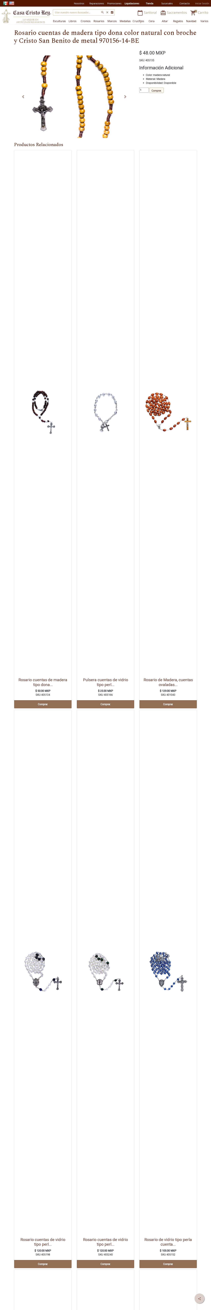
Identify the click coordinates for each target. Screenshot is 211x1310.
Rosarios (98, 21)
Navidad (191, 21)
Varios (204, 21)
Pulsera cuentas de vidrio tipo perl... (105, 682)
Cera (151, 21)
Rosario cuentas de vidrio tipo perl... (42, 1242)
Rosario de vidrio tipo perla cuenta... (168, 1242)
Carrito (199, 12)
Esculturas (59, 21)
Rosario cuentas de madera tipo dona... (42, 682)
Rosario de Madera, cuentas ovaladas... (168, 682)
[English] (11, 3)
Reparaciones (96, 3)
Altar (165, 21)
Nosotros (79, 3)
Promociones (114, 3)
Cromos (85, 21)
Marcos (112, 21)
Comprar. (156, 90)
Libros (72, 21)
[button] (23, 96)
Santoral (147, 12)
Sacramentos (174, 12)
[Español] (5, 3)
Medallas (125, 21)
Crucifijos (138, 21)
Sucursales (167, 3)
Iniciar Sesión (202, 3)
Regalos (178, 21)
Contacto (185, 3)
